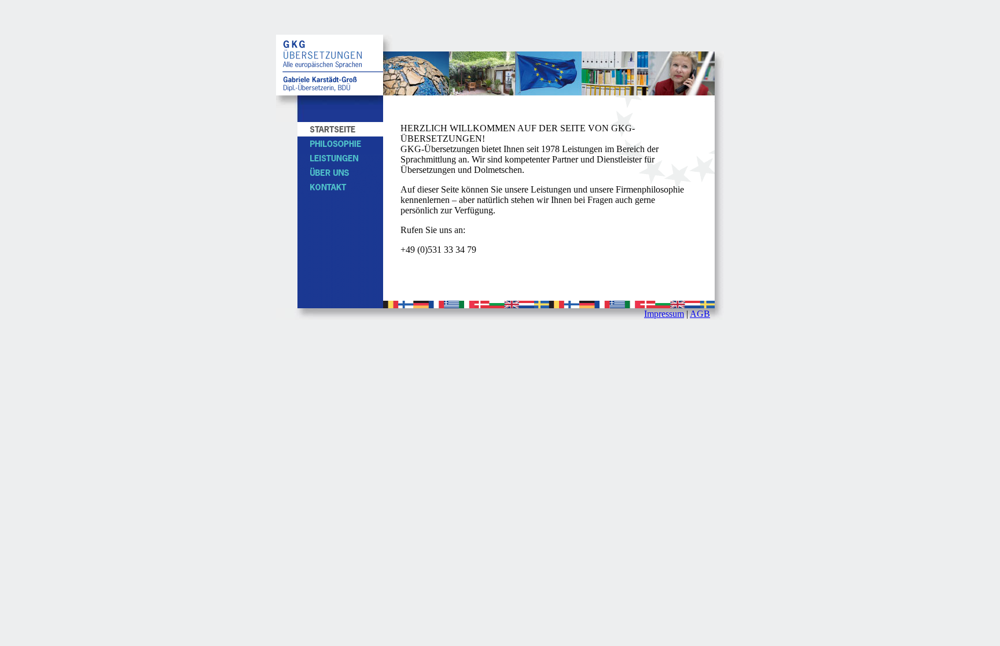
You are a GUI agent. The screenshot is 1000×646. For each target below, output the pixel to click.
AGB (700, 314)
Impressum (664, 314)
